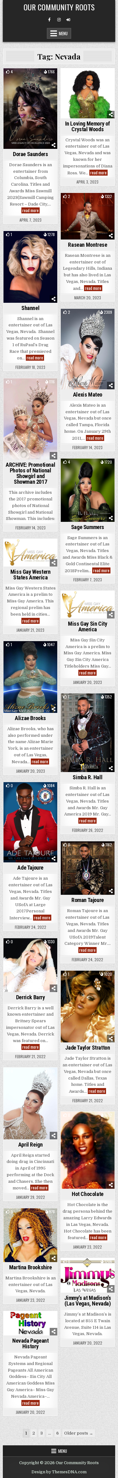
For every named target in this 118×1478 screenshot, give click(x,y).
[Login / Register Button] (68, 20)
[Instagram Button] (59, 20)
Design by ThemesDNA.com (59, 1472)
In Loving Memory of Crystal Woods (87, 126)
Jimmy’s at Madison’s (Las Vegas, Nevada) (87, 1301)
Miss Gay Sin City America (87, 626)
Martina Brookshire (30, 1267)
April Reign (30, 1144)
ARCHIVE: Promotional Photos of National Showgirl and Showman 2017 (30, 473)
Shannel (30, 308)
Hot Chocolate (88, 1194)
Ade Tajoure (30, 867)
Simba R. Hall (87, 777)
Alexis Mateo (87, 394)
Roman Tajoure (87, 900)
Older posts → (78, 1433)
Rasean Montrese (87, 244)
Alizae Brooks (30, 718)
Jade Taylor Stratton (87, 1047)
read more (31, 210)
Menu (63, 33)
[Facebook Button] (49, 20)
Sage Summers (87, 527)
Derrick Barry (30, 997)
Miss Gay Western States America (30, 574)
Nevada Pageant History (30, 1343)
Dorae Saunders (30, 154)
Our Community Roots (59, 7)
